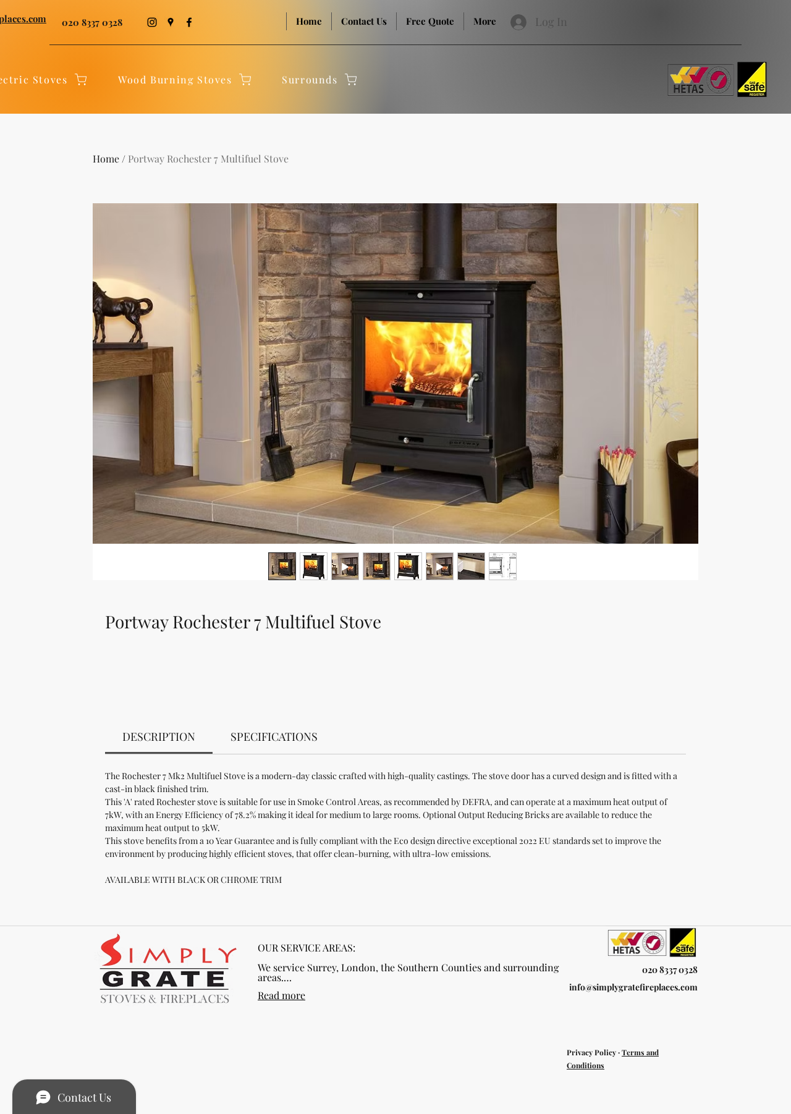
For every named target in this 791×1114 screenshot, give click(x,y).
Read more (281, 995)
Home (106, 158)
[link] (158, 736)
